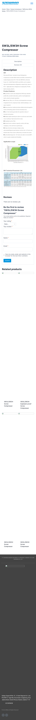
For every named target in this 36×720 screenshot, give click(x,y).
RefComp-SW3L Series (13, 56)
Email (6, 246)
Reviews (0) (18, 65)
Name (6, 238)
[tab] (18, 61)
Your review (8, 226)
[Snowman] (10, 3)
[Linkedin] (6, 715)
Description (18, 61)
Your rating (8, 221)
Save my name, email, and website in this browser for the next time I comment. (17, 255)
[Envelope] (3, 715)
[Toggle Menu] (31, 3)
